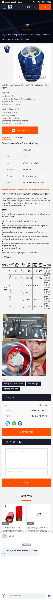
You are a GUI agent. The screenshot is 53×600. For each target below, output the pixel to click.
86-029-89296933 (43, 2)
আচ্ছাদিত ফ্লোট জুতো (11, 389)
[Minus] (49, 536)
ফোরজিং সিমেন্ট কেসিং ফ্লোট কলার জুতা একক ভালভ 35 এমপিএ (38, 530)
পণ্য (9, 35)
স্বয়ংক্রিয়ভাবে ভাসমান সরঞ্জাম (13, 383)
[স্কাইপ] (7, 423)
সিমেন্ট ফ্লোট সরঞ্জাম (20, 35)
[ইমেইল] (20, 423)
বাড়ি (3, 35)
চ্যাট (45, 7)
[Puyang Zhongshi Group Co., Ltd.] (13, 7)
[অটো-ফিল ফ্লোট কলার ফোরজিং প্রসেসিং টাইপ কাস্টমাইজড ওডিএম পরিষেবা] (32, 64)
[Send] (49, 596)
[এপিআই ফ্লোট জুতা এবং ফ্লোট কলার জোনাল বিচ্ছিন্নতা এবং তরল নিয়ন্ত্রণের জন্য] (14, 514)
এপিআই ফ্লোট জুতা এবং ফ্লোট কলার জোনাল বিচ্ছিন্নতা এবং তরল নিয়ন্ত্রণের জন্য (13, 530)
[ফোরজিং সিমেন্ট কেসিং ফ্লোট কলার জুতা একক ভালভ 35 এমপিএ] (39, 514)
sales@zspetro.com (13, 2)
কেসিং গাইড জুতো (33, 383)
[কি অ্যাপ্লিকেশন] (14, 423)
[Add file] (3, 596)
